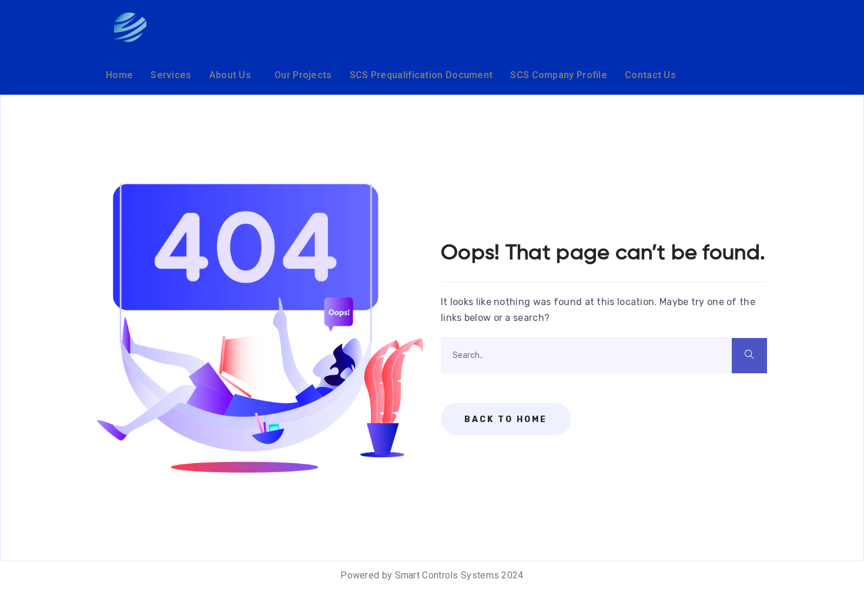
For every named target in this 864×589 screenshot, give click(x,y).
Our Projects (303, 75)
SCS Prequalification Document (421, 75)
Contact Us (650, 75)
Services (170, 75)
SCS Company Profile (558, 75)
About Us (230, 75)
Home (119, 75)
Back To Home (505, 419)
